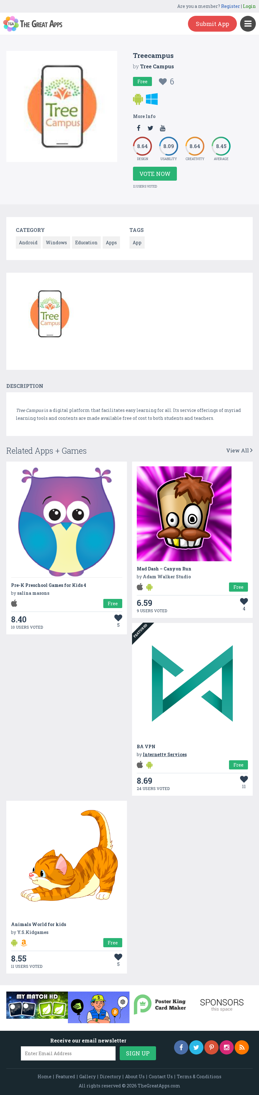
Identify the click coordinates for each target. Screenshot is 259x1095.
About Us (135, 1076)
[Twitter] (196, 1047)
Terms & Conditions (199, 1076)
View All (238, 450)
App (137, 243)
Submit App (212, 24)
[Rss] (242, 1047)
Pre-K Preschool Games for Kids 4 (48, 585)
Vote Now (155, 173)
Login (249, 6)
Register (230, 6)
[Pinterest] (211, 1047)
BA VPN (146, 746)
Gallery (87, 1076)
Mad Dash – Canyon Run (164, 569)
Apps (111, 243)
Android (28, 243)
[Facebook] (181, 1047)
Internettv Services (165, 754)
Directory (110, 1076)
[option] (50, 315)
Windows (56, 243)
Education (86, 243)
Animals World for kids (38, 924)
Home (44, 1076)
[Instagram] (227, 1047)
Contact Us (161, 1076)
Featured (65, 1076)
